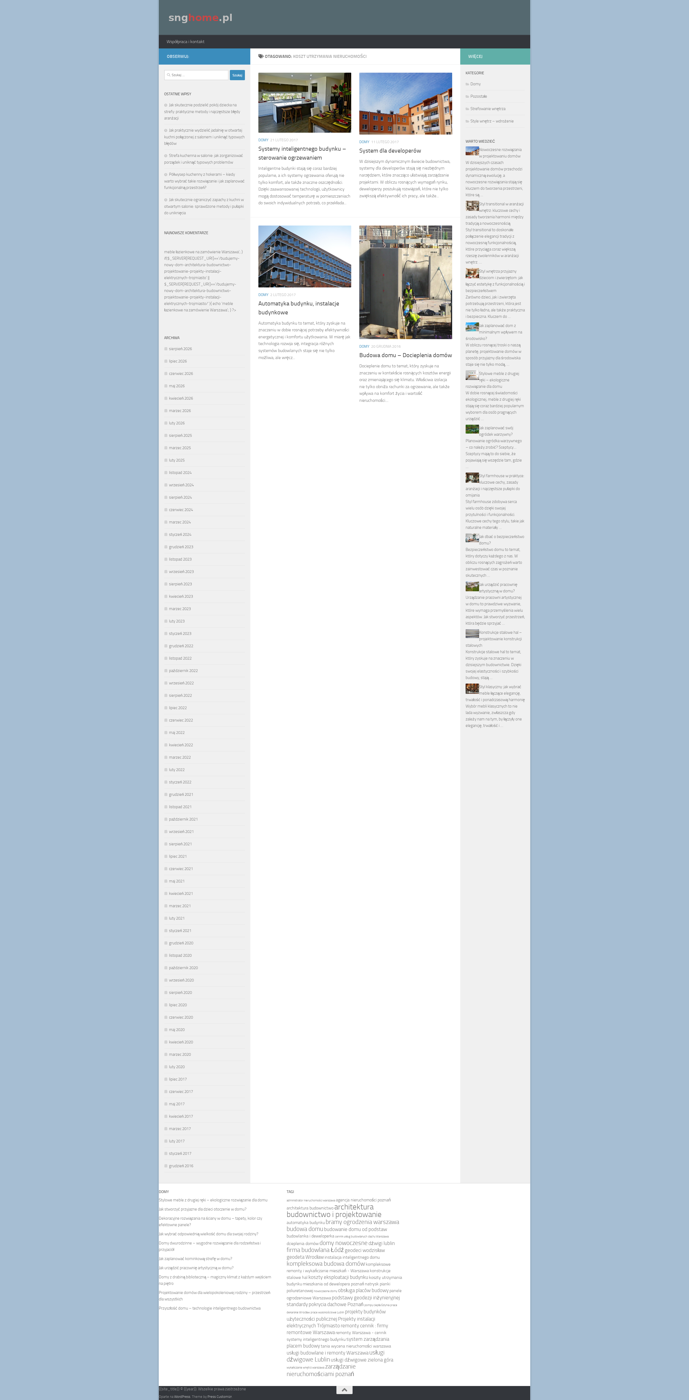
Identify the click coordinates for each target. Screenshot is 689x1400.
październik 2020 (183, 967)
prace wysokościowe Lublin (327, 1312)
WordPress (182, 1397)
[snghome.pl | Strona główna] (201, 17)
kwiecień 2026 (181, 398)
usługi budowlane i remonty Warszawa (327, 1353)
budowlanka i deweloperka (310, 1236)
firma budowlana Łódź (315, 1250)
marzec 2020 (180, 1054)
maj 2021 (177, 881)
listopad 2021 (180, 806)
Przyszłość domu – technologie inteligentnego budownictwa (210, 1308)
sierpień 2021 (180, 844)
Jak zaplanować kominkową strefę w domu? (195, 1258)
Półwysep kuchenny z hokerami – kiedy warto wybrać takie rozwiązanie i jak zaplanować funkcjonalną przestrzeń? (204, 181)
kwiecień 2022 (181, 745)
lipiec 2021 (178, 856)
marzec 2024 (180, 522)
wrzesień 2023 (181, 571)
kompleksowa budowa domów (326, 1263)
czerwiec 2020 (181, 1017)
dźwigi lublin (381, 1243)
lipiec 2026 (178, 361)
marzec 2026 (180, 410)
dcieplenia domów (303, 1243)
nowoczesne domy (325, 1291)
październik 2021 (183, 819)
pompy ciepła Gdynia (376, 1305)
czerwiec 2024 (181, 509)
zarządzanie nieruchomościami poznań (321, 1370)
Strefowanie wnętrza (487, 108)
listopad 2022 (180, 658)
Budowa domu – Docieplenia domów (405, 355)
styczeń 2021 (180, 930)
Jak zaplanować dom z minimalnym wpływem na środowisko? (494, 332)
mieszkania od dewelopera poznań (333, 1283)
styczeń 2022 (180, 782)
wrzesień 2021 (181, 831)
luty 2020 (177, 1066)
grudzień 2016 (181, 1165)
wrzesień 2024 (181, 485)
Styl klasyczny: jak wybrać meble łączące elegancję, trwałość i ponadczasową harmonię (495, 693)
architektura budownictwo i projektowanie (334, 1210)
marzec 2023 (180, 608)
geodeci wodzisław (365, 1250)
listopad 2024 (180, 472)
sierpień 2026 (180, 348)
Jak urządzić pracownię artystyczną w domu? (196, 1267)
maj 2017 (177, 1104)
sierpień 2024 (180, 497)
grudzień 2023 (181, 546)
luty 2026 (177, 423)
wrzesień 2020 (181, 980)
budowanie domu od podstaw (355, 1229)
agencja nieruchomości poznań (363, 1199)
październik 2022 (183, 670)
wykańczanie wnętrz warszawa (305, 1367)
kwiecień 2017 (181, 1116)
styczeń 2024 (180, 534)
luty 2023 (177, 621)
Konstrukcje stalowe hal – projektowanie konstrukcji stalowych (494, 639)
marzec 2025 (180, 447)
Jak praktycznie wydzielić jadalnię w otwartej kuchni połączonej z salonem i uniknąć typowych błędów (204, 137)
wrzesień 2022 (181, 683)
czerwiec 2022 (181, 720)
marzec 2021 (180, 905)
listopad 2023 (180, 559)
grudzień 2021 (181, 794)
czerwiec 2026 (181, 373)
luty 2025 (177, 460)
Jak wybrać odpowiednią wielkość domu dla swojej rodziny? (208, 1234)
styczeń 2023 (180, 633)
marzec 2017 (180, 1128)
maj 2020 (177, 1029)
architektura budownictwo (310, 1208)
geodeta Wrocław (305, 1257)
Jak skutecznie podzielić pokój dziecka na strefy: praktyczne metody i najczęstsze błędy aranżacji (202, 112)
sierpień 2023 (180, 584)
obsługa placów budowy (363, 1290)
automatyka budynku (306, 1222)
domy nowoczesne (343, 1243)
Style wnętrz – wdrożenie (492, 121)
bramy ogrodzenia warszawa (362, 1222)
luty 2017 (177, 1141)
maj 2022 (177, 732)
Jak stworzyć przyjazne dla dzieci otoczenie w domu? (203, 1209)
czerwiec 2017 (181, 1091)
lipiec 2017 (178, 1079)
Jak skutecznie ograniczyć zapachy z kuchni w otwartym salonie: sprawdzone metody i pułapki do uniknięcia (204, 206)
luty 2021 (177, 918)
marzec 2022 (180, 757)
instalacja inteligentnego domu (352, 1257)
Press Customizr (220, 1397)
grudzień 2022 (181, 645)
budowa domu (305, 1229)
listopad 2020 (180, 955)
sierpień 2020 (180, 992)
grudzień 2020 (181, 943)
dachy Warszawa (378, 1236)
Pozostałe (478, 96)
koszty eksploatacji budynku (338, 1277)
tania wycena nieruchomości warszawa (356, 1346)
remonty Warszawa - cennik (361, 1332)
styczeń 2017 (180, 1153)
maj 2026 (177, 386)
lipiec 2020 (178, 1004)
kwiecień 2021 (181, 893)
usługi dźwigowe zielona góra (362, 1360)
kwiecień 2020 (181, 1042)
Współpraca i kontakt (186, 41)
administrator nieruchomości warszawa (311, 1200)
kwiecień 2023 (181, 596)
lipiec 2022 (178, 707)
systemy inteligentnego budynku (316, 1339)
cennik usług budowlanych (351, 1236)
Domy (263, 140)
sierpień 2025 (180, 435)
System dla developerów (390, 150)
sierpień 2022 (180, 695)
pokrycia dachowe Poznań (336, 1304)
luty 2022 (177, 769)
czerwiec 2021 (181, 868)
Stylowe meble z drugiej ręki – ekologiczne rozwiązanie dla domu (492, 380)
